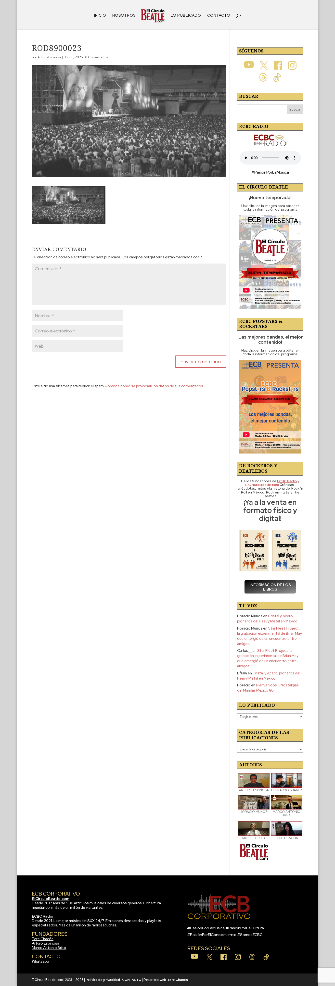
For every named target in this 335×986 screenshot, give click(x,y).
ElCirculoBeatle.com (50, 898)
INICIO (100, 16)
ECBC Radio (42, 916)
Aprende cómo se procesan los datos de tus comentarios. (154, 386)
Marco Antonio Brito (49, 947)
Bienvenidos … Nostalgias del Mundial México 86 (268, 688)
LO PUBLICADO (186, 16)
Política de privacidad (103, 980)
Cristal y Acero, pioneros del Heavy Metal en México (267, 619)
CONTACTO (218, 16)
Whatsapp (40, 961)
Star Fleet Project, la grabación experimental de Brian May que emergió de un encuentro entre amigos (269, 636)
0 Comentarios (96, 57)
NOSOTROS (124, 16)
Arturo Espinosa (50, 57)
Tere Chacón (42, 938)
